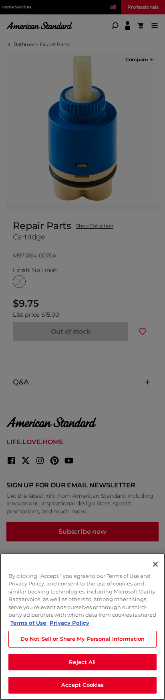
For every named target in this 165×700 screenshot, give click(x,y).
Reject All (82, 662)
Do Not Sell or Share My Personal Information (82, 639)
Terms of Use (29, 623)
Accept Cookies (82, 685)
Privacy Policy (69, 623)
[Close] (155, 564)
